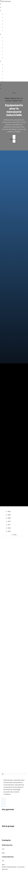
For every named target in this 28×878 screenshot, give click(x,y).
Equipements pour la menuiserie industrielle (14, 110)
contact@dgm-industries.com (15, 853)
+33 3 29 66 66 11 (10, 861)
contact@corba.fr (11, 865)
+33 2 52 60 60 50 (10, 849)
